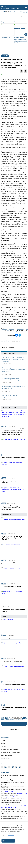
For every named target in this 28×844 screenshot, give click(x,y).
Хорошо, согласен (8, 841)
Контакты (3, 746)
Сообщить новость (14, 729)
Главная (3, 16)
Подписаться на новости (14, 724)
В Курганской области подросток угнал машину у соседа (13, 387)
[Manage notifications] (3, 841)
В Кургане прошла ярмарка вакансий (13, 684)
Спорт (3, 705)
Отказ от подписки (6, 755)
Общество (5, 55)
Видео (16, 16)
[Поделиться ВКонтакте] (16, 335)
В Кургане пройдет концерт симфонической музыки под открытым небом (10, 507)
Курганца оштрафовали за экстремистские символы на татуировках (14, 396)
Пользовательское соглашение (10, 749)
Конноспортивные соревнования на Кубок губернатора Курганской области (12, 537)
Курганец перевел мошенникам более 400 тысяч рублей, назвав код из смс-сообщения (13, 359)
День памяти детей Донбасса (10, 563)
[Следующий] (25, 34)
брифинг (4, 330)
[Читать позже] (25, 71)
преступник (20, 330)
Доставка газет (5, 759)
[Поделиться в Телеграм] (20, 335)
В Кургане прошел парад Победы (11, 661)
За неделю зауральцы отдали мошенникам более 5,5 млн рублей (12, 379)
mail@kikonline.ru (22, 793)
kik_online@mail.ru (10, 797)
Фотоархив (10, 16)
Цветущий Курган (7, 638)
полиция (12, 330)
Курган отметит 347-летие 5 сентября (13, 457)
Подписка (22, 16)
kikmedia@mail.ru (8, 791)
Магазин (3, 740)
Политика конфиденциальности (10, 752)
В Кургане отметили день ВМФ (11, 586)
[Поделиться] (21, 71)
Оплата (3, 743)
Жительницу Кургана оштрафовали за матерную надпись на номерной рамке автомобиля (13, 369)
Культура (4, 503)
